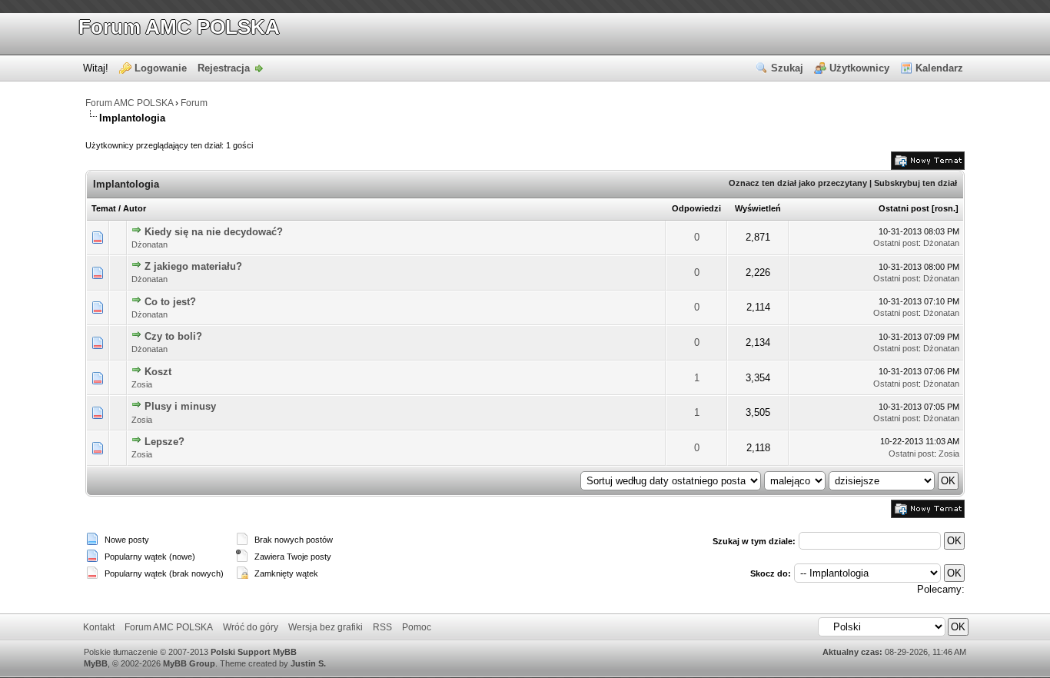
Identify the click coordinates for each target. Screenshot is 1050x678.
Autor (134, 208)
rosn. (945, 208)
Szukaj (787, 68)
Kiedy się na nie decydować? (214, 232)
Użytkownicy (859, 68)
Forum (194, 103)
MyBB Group (189, 663)
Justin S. (308, 663)
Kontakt (99, 627)
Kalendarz (939, 68)
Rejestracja (224, 68)
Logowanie (161, 68)
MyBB (96, 663)
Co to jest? (170, 301)
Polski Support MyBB (254, 651)
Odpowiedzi (696, 208)
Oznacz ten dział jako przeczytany (798, 183)
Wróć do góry (250, 627)
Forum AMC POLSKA (179, 26)
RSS (382, 627)
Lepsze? (164, 441)
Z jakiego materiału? (193, 266)
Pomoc (416, 627)
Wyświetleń (758, 208)
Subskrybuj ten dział (915, 183)
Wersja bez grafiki (325, 627)
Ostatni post (904, 208)
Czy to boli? (173, 336)
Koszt (158, 371)
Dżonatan (149, 244)
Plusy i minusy (180, 406)
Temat (103, 208)
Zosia (141, 384)
